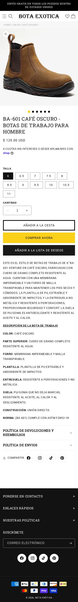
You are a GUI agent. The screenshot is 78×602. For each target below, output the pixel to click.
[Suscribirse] (70, 543)
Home (7, 25)
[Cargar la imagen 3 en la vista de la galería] (37, 112)
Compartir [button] (16, 457)
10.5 (66, 185)
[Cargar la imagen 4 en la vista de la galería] (41, 112)
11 (9, 193)
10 (51, 185)
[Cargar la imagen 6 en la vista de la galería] (49, 112)
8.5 (9, 185)
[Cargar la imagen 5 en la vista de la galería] (45, 112)
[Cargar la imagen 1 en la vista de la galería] (29, 112)
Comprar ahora (39, 238)
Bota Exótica (43, 597)
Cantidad (9, 202)
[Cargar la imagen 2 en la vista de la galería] (33, 112)
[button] (4, 16)
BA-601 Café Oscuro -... (28, 25)
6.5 (21, 176)
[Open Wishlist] (67, 16)
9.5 (36, 185)
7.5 (48, 176)
